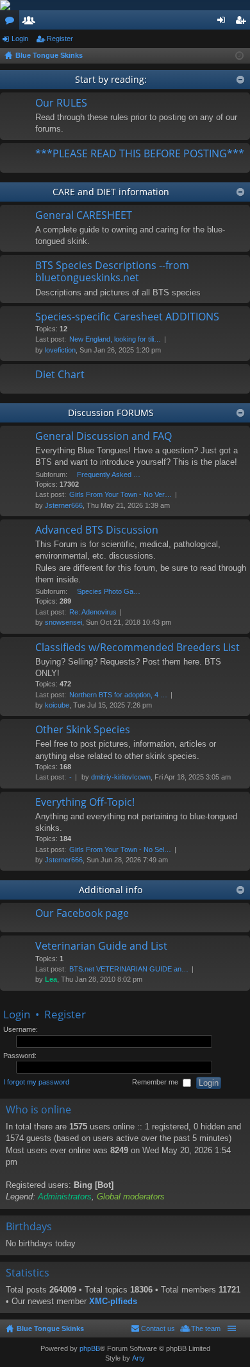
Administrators (65, 1196)
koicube (57, 705)
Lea (51, 979)
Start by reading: (111, 79)
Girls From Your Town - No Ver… (120, 494)
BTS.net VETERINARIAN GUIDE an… (128, 969)
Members (31, 22)
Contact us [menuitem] (158, 1328)
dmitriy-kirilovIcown (121, 777)
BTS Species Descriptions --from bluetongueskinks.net (112, 271)
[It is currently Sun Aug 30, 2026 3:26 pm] (239, 56)
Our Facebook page (82, 913)
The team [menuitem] (206, 1328)
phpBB (89, 1348)
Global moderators (131, 1196)
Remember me (156, 1082)
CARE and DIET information (111, 192)
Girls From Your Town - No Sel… (120, 849)
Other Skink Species (82, 730)
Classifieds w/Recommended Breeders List (137, 647)
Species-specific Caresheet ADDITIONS (127, 317)
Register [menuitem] (243, 22)
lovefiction (60, 350)
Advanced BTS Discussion (96, 530)
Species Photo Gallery (109, 591)
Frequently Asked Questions (109, 474)
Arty (138, 1358)
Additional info (110, 890)
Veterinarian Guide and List (101, 946)
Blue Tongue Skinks (50, 1328)
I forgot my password (36, 1082)
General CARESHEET (83, 215)
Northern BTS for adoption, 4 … (118, 695)
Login (20, 38)
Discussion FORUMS (111, 412)
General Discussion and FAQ (103, 436)
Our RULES (61, 103)
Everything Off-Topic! (85, 802)
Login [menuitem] (224, 22)
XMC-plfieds (113, 1301)
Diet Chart (60, 375)
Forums (12, 22)
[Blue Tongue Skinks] (125, 5)
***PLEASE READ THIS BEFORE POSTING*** (139, 154)
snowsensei (63, 622)
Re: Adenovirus (93, 612)
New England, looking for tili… (115, 339)
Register (60, 38)
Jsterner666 (64, 505)
